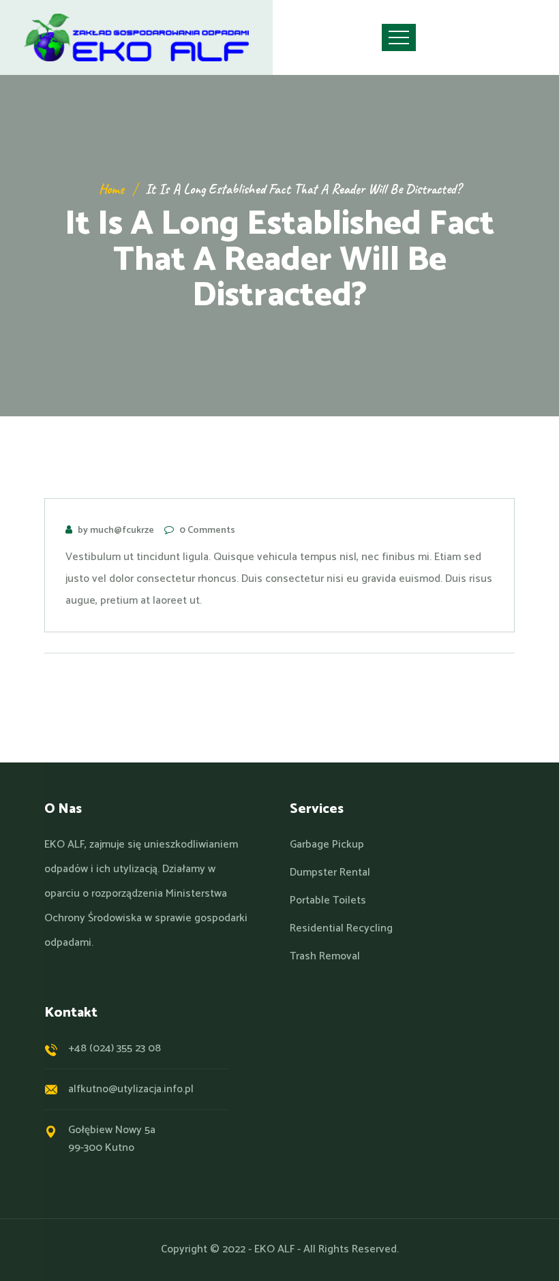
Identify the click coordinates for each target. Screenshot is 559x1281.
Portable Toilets (328, 901)
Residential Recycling (341, 929)
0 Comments (207, 530)
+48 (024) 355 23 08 (114, 1048)
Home (111, 189)
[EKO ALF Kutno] (136, 37)
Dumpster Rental (330, 873)
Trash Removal (325, 957)
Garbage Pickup (327, 845)
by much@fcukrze (116, 530)
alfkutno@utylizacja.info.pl (131, 1089)
